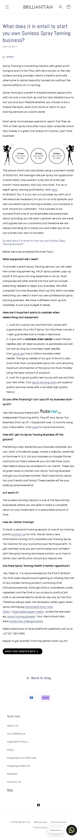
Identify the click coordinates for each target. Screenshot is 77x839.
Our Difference (16, 734)
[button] (7, 7)
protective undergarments (26, 621)
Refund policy (40, 822)
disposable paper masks (28, 611)
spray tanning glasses (21, 616)
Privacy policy (40, 828)
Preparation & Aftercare (21, 758)
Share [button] (10, 57)
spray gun (18, 353)
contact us (18, 534)
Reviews (12, 774)
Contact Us (14, 782)
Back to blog (41, 678)
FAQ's (10, 750)
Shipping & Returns (18, 766)
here (54, 189)
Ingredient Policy (17, 742)
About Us (12, 726)
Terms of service (58, 822)
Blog (10, 790)
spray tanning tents (44, 382)
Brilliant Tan (25, 822)
